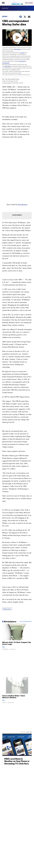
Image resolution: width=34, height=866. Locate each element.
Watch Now (28, 2)
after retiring (17, 49)
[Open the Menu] (3, 2)
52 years (22, 52)
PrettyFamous (22, 204)
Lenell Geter (7, 66)
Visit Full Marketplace (25, 621)
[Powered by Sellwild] (29, 732)
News (4, 16)
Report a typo (7, 609)
